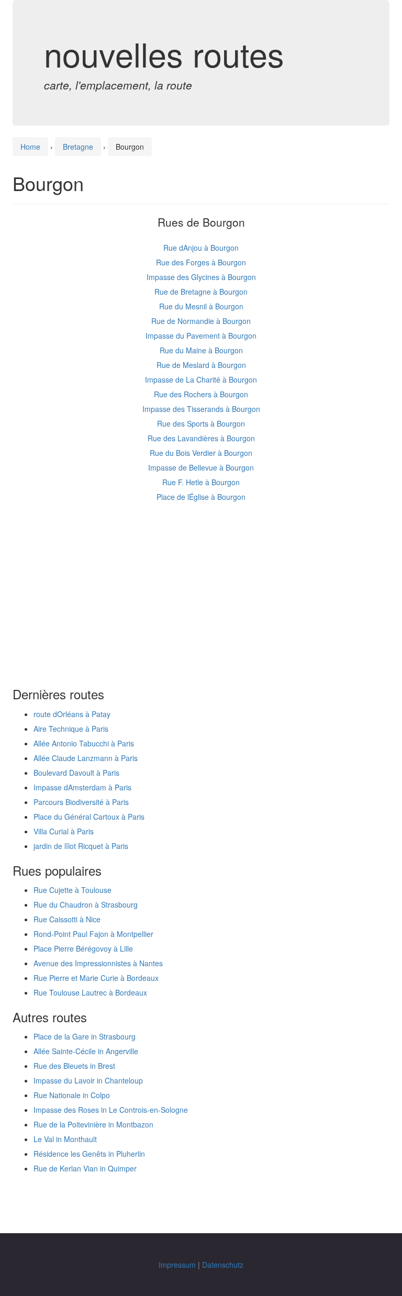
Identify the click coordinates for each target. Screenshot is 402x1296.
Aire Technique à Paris (71, 728)
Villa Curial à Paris (64, 831)
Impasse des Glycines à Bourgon (201, 277)
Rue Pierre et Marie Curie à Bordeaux (96, 978)
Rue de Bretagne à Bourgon (201, 291)
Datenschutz (222, 1264)
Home (30, 146)
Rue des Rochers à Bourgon (201, 394)
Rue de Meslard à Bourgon (201, 365)
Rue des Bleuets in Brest (74, 1065)
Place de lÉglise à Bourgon (201, 496)
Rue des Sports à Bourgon (201, 423)
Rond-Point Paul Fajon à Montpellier (93, 934)
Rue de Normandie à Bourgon (201, 321)
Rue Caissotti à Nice (67, 919)
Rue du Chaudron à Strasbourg (86, 904)
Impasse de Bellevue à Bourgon (201, 467)
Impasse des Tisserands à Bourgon (201, 409)
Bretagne (78, 146)
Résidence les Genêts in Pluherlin (89, 1153)
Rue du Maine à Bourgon (201, 350)
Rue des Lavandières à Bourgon (201, 438)
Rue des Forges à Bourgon (201, 262)
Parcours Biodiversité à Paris (81, 802)
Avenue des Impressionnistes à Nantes (98, 963)
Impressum (177, 1264)
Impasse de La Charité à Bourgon (201, 379)
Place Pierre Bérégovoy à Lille (83, 948)
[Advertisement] (201, 598)
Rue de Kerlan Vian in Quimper (85, 1168)
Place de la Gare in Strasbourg (85, 1036)
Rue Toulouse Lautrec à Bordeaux (90, 992)
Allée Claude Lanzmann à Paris (86, 758)
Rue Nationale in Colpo (72, 1095)
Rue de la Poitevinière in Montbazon (93, 1124)
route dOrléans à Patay (72, 714)
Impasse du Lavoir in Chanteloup (88, 1080)
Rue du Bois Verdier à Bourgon (201, 453)
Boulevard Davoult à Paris (76, 772)
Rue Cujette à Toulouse (72, 890)
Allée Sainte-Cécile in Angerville (86, 1051)
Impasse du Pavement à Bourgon (201, 335)
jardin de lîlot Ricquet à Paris (81, 846)
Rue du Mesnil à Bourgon (201, 306)
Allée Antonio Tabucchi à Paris (84, 743)
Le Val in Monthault (65, 1139)
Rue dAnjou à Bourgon (201, 247)
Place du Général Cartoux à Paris (89, 816)
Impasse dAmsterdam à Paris (82, 787)
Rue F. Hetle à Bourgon (201, 482)
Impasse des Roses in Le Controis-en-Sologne (111, 1109)
